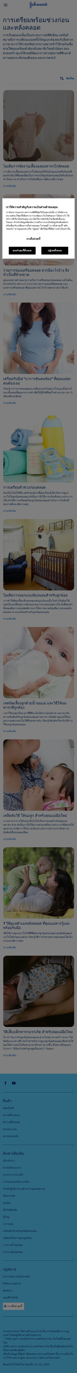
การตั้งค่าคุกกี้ (33, 238)
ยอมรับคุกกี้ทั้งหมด (22, 250)
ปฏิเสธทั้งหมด (55, 250)
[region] (38, 228)
